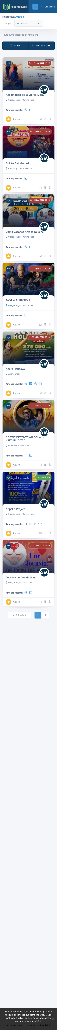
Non (20, 1025)
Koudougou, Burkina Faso (20, 168)
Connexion (50, 7)
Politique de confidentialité (36, 1025)
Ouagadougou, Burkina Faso (21, 100)
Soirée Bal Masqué (17, 163)
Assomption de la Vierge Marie (25, 94)
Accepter (11, 1025)
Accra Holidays (15, 368)
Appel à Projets (15, 509)
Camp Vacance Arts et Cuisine (25, 231)
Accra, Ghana (14, 374)
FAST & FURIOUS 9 (18, 300)
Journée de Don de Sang (21, 577)
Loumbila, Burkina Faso (18, 445)
